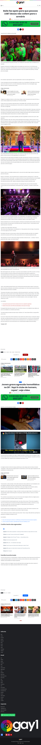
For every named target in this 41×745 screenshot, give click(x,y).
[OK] (28, 359)
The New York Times (17, 352)
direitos (10, 352)
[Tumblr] (19, 359)
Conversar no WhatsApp (9, 715)
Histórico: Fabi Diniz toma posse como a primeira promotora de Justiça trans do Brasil (33, 93)
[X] (21, 29)
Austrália (8, 352)
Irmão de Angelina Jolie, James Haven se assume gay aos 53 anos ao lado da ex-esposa (13, 93)
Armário (5, 352)
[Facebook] (18, 29)
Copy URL (25, 354)
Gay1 (11, 19)
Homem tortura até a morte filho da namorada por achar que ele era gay (16, 305)
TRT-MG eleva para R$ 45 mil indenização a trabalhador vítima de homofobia (19, 374)
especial (13, 352)
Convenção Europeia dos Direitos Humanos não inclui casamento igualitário (17, 304)
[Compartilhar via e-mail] (33, 359)
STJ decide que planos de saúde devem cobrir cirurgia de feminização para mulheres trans (7, 375)
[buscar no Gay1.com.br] (39, 5)
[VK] (26, 359)
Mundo (20, 8)
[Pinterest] (23, 29)
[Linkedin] (16, 359)
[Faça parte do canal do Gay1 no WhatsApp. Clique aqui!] (20, 23)
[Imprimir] (35, 359)
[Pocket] (30, 359)
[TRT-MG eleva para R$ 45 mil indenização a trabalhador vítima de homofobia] (20, 369)
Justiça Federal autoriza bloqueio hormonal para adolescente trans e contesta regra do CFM (33, 375)
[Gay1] (20, 2)
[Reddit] (23, 359)
